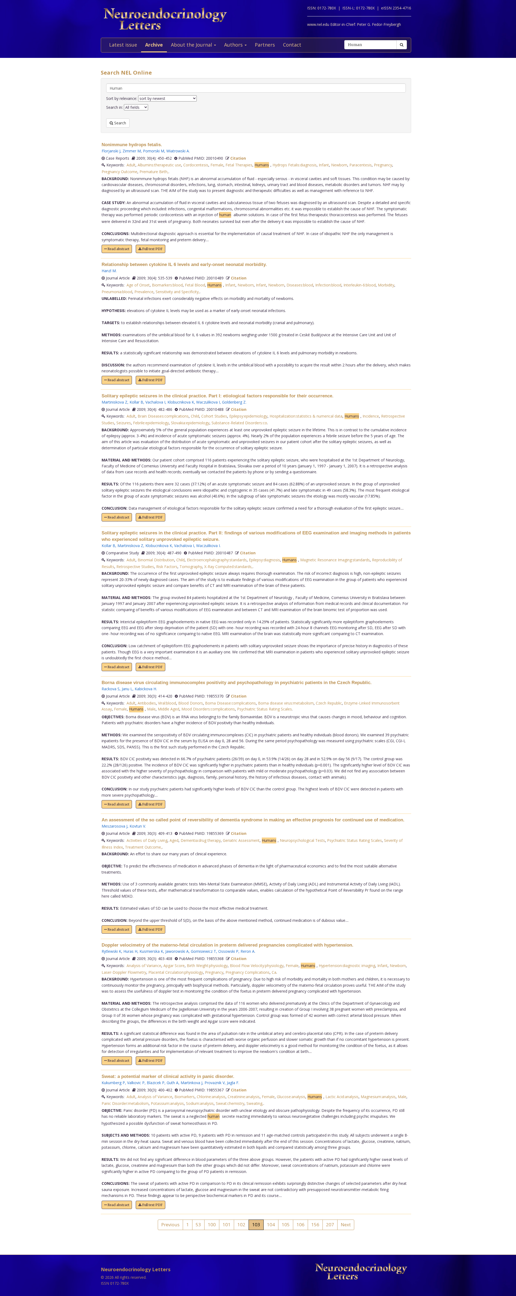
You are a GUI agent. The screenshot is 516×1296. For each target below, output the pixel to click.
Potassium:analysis (167, 1103)
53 (198, 1224)
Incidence (371, 416)
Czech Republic (329, 703)
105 (286, 1224)
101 (227, 1224)
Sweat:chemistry (230, 1103)
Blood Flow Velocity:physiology (257, 965)
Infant (324, 164)
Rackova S (111, 688)
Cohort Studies (214, 416)
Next (346, 1224)
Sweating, (254, 1103)
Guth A (172, 1082)
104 (271, 1224)
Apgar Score (174, 965)
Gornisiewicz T (203, 951)
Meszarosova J (114, 826)
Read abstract (118, 249)
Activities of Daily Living (147, 840)
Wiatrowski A (177, 150)
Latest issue (123, 44)
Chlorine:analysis (211, 1096)
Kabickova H (145, 688)
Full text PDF (152, 249)
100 (212, 1224)
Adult (131, 164)
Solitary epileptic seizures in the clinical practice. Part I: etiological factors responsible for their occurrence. (218, 395)
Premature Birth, (154, 171)
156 (315, 1224)
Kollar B (136, 402)
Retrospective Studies (135, 566)
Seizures (123, 422)
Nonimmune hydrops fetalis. (132, 144)
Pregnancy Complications (247, 972)
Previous (170, 1224)
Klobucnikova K (180, 402)
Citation (238, 158)
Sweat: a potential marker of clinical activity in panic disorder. (168, 1076)
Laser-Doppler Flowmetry (124, 972)
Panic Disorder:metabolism (125, 1103)
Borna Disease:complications (230, 703)
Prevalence (143, 291)
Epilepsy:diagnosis (264, 559)
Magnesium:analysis (378, 1096)
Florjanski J (111, 150)
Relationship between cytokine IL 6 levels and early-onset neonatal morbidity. (184, 264)
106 (300, 1224)
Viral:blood (167, 703)
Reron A (248, 951)
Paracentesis (360, 164)
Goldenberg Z (234, 402)
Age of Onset (138, 285)
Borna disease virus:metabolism (286, 703)
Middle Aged (168, 709)
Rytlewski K (111, 951)
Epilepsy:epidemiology (248, 416)
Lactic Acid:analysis (342, 1096)
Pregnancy (383, 164)
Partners (265, 44)
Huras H (130, 951)
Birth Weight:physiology (207, 965)
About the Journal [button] (192, 44)
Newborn (339, 164)
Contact (292, 44)
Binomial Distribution (156, 559)
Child (195, 416)
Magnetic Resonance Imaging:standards (335, 559)
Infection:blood (328, 285)
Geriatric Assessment (241, 840)
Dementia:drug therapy (201, 840)
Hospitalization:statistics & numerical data (306, 416)
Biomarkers (184, 1096)
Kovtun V (137, 826)
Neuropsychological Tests (302, 840)
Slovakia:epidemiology (190, 422)
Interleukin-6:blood (359, 285)
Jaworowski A (177, 951)
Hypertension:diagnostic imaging (347, 965)
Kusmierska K (151, 951)
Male (151, 709)
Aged (174, 840)
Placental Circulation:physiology (175, 972)
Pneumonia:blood (117, 291)
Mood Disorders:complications (208, 709)
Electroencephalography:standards (217, 559)
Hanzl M (109, 270)
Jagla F (232, 1082)
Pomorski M (153, 150)
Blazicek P (155, 1082)
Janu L (127, 688)
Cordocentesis (195, 164)
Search (119, 122)
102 (241, 1224)
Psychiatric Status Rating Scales (264, 709)
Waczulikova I (208, 402)
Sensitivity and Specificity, (178, 291)
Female (216, 164)
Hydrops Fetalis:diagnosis (295, 164)
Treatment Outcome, (143, 847)
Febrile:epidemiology (151, 422)
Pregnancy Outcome (119, 171)
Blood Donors (190, 703)
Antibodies (147, 703)
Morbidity (386, 285)
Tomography (191, 566)
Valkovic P (136, 1082)
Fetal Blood (195, 285)
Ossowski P (228, 951)
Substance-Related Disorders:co (239, 422)
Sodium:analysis (200, 1103)
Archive (154, 44)
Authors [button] (234, 44)
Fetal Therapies (238, 164)
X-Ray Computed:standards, (228, 566)
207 (330, 1224)
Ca (274, 972)
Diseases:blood (299, 285)
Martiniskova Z (114, 402)
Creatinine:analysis (244, 1096)
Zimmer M (132, 150)
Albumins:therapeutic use (159, 164)
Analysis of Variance (144, 965)
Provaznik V (215, 1082)
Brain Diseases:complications (163, 416)
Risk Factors (166, 566)
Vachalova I (155, 402)
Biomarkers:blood (167, 285)
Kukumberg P (113, 1082)
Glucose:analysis (291, 1096)
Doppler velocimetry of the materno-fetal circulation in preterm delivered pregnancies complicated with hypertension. (227, 945)
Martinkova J (191, 1082)
